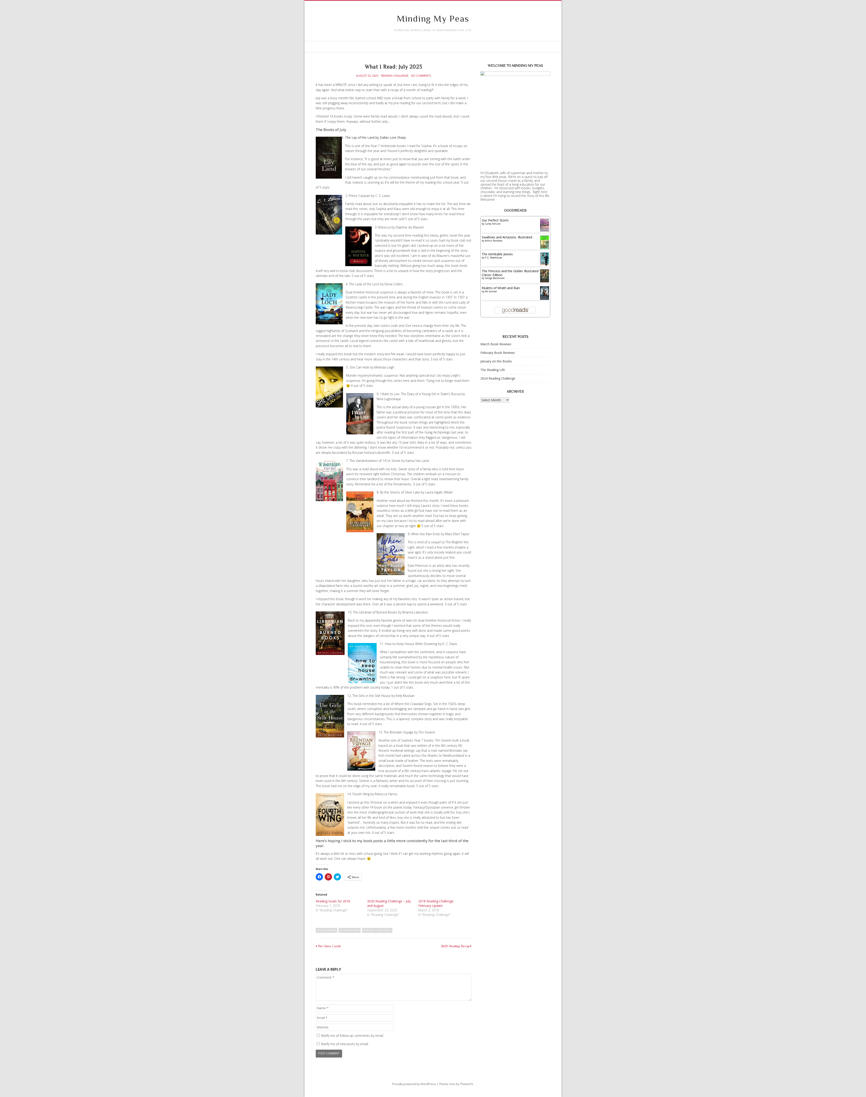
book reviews (349, 930)
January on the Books (496, 361)
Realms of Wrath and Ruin (501, 288)
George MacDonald (494, 278)
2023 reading (326, 930)
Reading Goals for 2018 (333, 901)
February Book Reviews (497, 352)
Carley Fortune (492, 223)
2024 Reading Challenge (497, 378)
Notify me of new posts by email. (345, 1044)
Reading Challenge (394, 75)
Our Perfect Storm (495, 220)
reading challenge (377, 930)
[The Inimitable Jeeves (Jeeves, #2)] (544, 264)
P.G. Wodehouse (493, 257)
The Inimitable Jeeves (497, 254)
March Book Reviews (495, 344)
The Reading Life (492, 370)
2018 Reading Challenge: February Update (436, 903)
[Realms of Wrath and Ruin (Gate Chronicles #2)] (544, 299)
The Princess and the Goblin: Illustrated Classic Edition (510, 273)
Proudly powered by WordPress (414, 1084)
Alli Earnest (491, 291)
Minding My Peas (433, 19)
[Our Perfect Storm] (544, 230)
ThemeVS (466, 1084)
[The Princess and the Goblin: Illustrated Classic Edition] (544, 281)
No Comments (421, 75)
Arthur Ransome (493, 240)
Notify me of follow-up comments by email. (352, 1035)
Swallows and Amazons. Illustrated (507, 237)
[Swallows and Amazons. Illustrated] (544, 248)
